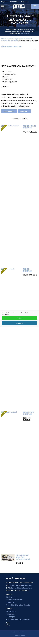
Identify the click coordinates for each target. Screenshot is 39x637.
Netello (23, 635)
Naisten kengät (13, 39)
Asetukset (19, 323)
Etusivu (4, 39)
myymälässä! (25, 33)
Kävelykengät (11, 597)
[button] (34, 49)
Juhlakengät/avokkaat (14, 600)
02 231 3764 (23, 111)
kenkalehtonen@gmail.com (21, 588)
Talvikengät (10, 602)
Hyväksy (19, 318)
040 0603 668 (26, 585)
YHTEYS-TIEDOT (35, 6)
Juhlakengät (10, 614)
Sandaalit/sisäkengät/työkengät (18, 605)
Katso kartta (8, 111)
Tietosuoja (17, 635)
